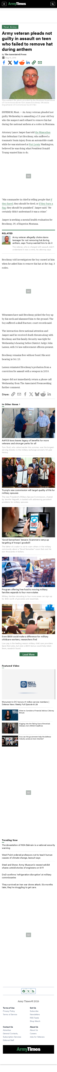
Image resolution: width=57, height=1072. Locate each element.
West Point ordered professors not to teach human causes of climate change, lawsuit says (27, 856)
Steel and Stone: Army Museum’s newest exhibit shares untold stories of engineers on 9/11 (26, 866)
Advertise (7, 1030)
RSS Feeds (34, 1017)
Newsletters (35, 1014)
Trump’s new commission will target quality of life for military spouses (28, 491)
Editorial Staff (8, 1040)
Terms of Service (10, 1014)
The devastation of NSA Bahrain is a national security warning (28, 846)
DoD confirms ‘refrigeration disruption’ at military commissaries (26, 876)
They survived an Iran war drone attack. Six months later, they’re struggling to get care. (27, 886)
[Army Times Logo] (17, 4)
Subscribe (34, 1011)
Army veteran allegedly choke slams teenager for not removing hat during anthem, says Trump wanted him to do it (32, 240)
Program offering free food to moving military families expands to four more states (24, 591)
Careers (33, 1033)
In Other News (10, 404)
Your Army (10, 26)
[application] (28, 684)
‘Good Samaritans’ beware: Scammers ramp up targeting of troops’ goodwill (25, 541)
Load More (29, 654)
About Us (34, 1030)
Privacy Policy (9, 1011)
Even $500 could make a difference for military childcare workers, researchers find (25, 638)
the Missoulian (42, 132)
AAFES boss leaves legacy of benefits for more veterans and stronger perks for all (25, 442)
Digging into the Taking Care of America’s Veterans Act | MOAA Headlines (34, 724)
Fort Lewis (34, 144)
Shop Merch (35, 1021)
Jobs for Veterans (37, 1036)
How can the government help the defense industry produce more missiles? (35, 737)
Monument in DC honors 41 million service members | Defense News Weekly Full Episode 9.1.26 (25, 703)
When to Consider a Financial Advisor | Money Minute (36, 711)
